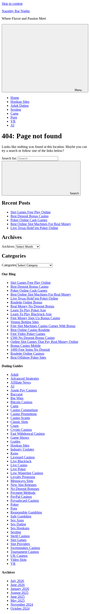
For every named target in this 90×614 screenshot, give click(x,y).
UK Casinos (19, 556)
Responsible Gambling (26, 512)
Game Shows (19, 437)
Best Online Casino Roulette (30, 330)
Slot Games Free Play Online (30, 212)
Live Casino (18, 465)
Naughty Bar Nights (16, 11)
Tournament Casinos (24, 552)
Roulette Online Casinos (27, 353)
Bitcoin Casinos (21, 402)
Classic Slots (19, 422)
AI (12, 125)
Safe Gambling (20, 516)
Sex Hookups (19, 528)
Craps (14, 426)
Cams (14, 113)
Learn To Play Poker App (28, 310)
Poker (14, 504)
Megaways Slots (21, 481)
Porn (13, 117)
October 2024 (19, 608)
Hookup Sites (19, 102)
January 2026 (19, 589)
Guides (15, 441)
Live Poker (18, 469)
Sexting (15, 109)
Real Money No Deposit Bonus (32, 306)
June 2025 (17, 596)
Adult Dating (19, 105)
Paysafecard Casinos (24, 500)
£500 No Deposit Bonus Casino (32, 338)
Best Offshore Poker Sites (28, 357)
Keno (14, 453)
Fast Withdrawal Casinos (27, 433)
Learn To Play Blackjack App (31, 314)
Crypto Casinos (21, 430)
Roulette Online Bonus (26, 302)
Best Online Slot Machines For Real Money (40, 224)
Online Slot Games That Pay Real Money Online (44, 342)
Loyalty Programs (22, 477)
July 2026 (17, 581)
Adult (14, 374)
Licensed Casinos (22, 457)
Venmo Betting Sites (24, 322)
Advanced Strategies (24, 378)
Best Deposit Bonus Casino (29, 216)
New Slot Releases (23, 485)
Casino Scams (20, 418)
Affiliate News (20, 382)
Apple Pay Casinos (23, 390)
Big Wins (16, 398)
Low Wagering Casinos (26, 473)
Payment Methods (22, 493)
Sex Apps (17, 520)
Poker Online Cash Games (28, 220)
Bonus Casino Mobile (25, 345)
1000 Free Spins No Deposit (30, 349)
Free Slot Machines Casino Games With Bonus (42, 326)
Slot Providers (20, 544)
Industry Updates (22, 449)
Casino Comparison (24, 410)
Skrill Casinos (20, 536)
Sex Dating (18, 524)
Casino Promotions (23, 414)
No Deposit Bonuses (24, 489)
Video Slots (18, 559)
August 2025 (19, 593)
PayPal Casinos (21, 496)
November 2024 (21, 604)
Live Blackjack (20, 461)
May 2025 (17, 600)
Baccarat (16, 394)
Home (14, 98)
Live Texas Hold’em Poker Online (34, 228)
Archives (8, 246)
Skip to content (12, 3)
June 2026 (17, 585)
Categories (9, 265)
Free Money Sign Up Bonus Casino (35, 318)
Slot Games (18, 540)
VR (13, 121)
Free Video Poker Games (27, 334)
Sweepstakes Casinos (25, 548)
